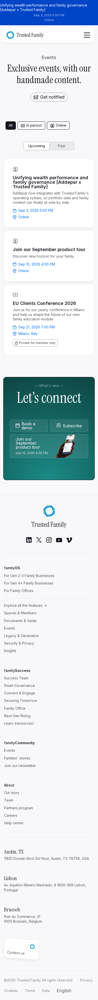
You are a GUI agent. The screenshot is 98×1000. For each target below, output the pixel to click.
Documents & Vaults (20, 621)
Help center (14, 823)
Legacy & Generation (21, 636)
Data (46, 990)
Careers (10, 815)
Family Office (14, 708)
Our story (11, 792)
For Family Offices (18, 590)
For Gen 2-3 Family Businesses (29, 575)
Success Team (16, 678)
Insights (10, 651)
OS (12, 568)
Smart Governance (19, 685)
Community (19, 743)
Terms (30, 990)
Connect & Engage (19, 693)
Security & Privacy (19, 643)
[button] (64, 990)
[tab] (11, 125)
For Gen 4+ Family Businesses (29, 583)
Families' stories (17, 758)
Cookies (11, 990)
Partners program (18, 808)
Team (8, 800)
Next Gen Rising (17, 716)
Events (9, 628)
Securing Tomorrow (20, 700)
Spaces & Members (20, 613)
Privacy (86, 980)
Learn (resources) (19, 723)
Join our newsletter (20, 765)
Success (17, 670)
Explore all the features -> (25, 605)
